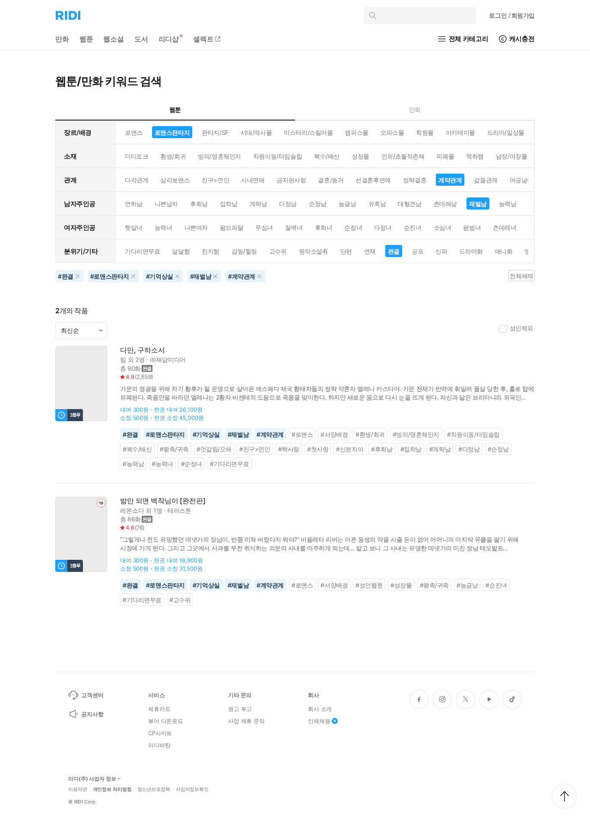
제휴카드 (159, 708)
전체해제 (521, 275)
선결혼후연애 (372, 180)
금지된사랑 (291, 180)
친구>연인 (215, 180)
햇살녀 (134, 227)
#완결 (130, 434)
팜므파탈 (231, 227)
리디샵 (169, 39)
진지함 (210, 251)
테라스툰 (179, 510)
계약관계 (450, 180)
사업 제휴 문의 (246, 720)
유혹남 (377, 203)
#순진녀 (496, 585)
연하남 (134, 203)
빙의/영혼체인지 (219, 156)
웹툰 (86, 39)
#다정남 (468, 449)
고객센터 (92, 695)
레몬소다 (132, 510)
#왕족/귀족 (174, 449)
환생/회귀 (173, 156)
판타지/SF (215, 132)
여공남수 (521, 180)
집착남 (229, 203)
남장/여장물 (511, 156)
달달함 (181, 251)
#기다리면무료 (229, 463)
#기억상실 (206, 434)
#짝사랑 (288, 449)
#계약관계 (270, 434)
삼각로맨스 (175, 180)
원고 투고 (240, 708)
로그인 (512, 15)
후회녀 (324, 227)
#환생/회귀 (370, 434)
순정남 (318, 203)
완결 (394, 251)
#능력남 (133, 463)
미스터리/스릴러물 (308, 132)
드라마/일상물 (505, 132)
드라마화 (470, 251)
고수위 (278, 251)
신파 (441, 251)
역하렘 (475, 156)
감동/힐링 (244, 251)
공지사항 (92, 714)
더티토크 (136, 156)
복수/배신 (326, 156)
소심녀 (442, 227)
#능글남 (467, 585)
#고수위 (179, 599)
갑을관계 (485, 180)
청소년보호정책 (153, 789)
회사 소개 (320, 708)
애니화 (504, 251)
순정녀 (353, 227)
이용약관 (77, 789)
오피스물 (392, 132)
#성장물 (401, 585)
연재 (370, 251)
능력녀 (163, 227)
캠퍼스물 (356, 132)
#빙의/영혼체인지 (416, 434)
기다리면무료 (142, 251)
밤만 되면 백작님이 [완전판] (162, 501)
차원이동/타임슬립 (277, 156)
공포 (417, 251)
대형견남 (409, 203)
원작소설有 (313, 251)
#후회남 (381, 449)
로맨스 (134, 132)
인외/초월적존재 (403, 156)
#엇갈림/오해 (214, 449)
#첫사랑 (317, 449)
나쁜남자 (166, 203)
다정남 (288, 203)
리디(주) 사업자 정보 (92, 779)
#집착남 (411, 449)
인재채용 (319, 720)
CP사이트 (160, 733)
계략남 (258, 203)
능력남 (508, 203)
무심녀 (264, 227)
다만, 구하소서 (142, 350)
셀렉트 (203, 39)
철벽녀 (294, 227)
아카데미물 (460, 132)
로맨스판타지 (172, 132)
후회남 (199, 203)
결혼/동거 (330, 180)
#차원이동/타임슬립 (473, 434)
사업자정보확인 (192, 789)
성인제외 (521, 328)
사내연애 (252, 180)
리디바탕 (159, 745)
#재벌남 (238, 434)
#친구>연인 (254, 449)
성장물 (360, 156)
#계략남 (439, 449)
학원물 (425, 132)
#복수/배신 (137, 449)
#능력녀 (162, 463)
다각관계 (136, 180)
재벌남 (478, 203)
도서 (141, 39)
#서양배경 (334, 434)
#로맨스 (302, 434)
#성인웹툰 (369, 585)
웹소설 (113, 39)
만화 (62, 39)
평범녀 (472, 227)
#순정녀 (191, 463)
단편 (346, 251)
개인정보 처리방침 (112, 789)
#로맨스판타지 (165, 434)
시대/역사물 (256, 132)
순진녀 (413, 227)
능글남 (347, 203)
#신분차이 (349, 449)
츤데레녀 (504, 227)
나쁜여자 (196, 227)
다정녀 (383, 227)
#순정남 (498, 449)
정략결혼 (414, 180)
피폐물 (445, 156)
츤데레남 (445, 203)
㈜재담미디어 (168, 359)
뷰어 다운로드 (165, 720)
